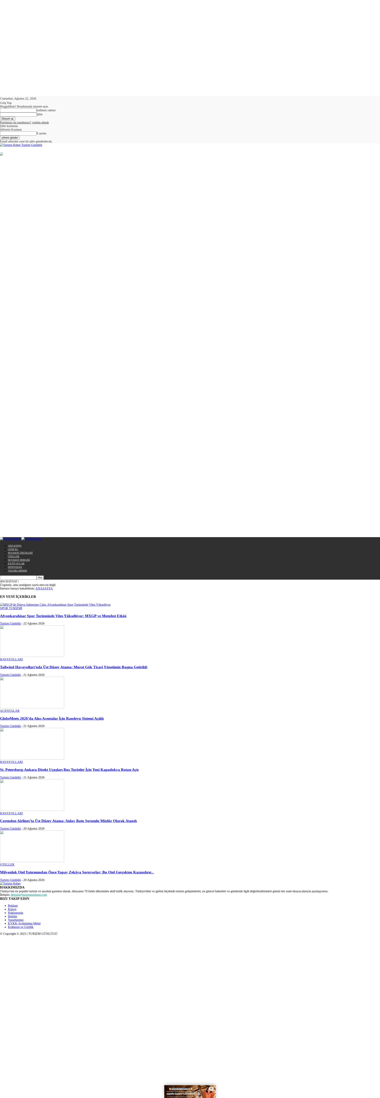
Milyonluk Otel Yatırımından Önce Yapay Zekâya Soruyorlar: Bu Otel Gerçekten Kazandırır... (77, 872)
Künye (12, 909)
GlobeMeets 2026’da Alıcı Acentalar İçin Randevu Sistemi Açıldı (52, 718)
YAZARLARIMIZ (17, 570)
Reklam (13, 905)
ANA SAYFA (14, 545)
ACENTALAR (10, 710)
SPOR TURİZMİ (11, 608)
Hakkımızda (15, 912)
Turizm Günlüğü (10, 623)
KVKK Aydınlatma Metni (24, 923)
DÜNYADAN (15, 567)
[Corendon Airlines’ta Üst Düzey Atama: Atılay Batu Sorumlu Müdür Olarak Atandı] (32, 809)
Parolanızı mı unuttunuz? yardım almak (24, 122)
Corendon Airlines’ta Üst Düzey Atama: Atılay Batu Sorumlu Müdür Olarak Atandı (68, 821)
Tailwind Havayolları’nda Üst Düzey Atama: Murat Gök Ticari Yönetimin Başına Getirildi (73, 667)
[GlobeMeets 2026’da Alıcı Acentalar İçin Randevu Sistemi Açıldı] (32, 707)
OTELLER (13, 556)
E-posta (41, 133)
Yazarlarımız (16, 920)
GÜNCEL (13, 549)
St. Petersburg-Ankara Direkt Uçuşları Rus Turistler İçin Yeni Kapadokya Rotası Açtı (69, 770)
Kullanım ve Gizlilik (20, 927)
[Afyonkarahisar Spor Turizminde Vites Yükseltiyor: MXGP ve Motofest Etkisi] (55, 604)
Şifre (40, 114)
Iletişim (12, 916)
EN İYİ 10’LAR (16, 563)
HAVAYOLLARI (11, 659)
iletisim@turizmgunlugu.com (29, 894)
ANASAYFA (44, 588)
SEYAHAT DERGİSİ (19, 559)
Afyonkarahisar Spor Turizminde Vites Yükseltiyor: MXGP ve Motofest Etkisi (63, 616)
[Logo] (10, 539)
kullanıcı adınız (46, 110)
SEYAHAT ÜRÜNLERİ (20, 552)
